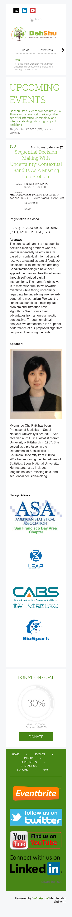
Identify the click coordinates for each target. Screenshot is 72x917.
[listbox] (47, 147)
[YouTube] (33, 10)
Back (13, 146)
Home (16, 59)
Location (17, 192)
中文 (45, 769)
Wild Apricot (40, 898)
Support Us (29, 762)
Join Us (29, 758)
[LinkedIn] (24, 10)
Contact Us (29, 766)
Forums (22, 769)
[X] (16, 10)
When (19, 184)
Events (40, 754)
